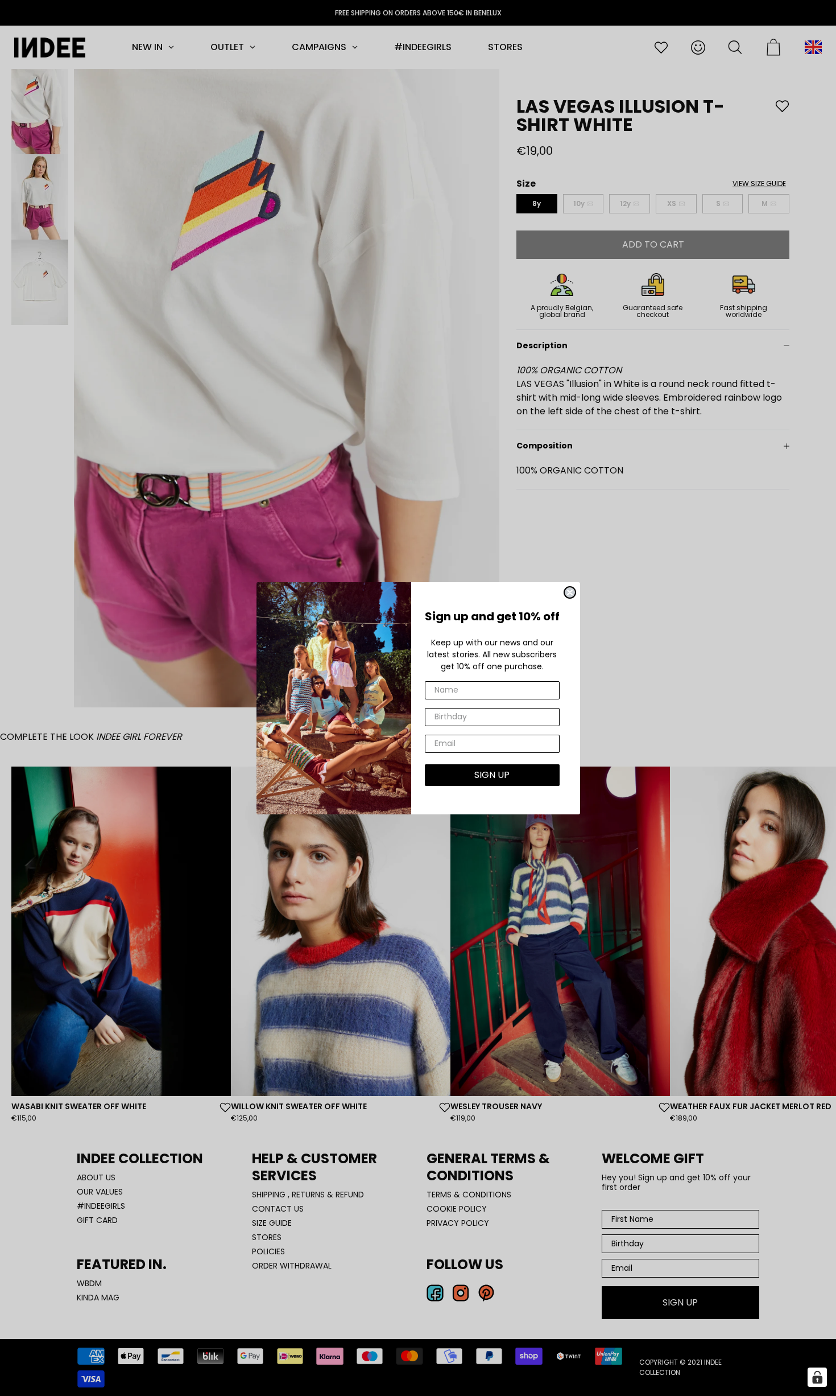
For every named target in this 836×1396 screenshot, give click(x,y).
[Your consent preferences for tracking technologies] (817, 1377)
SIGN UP (492, 774)
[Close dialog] (570, 592)
